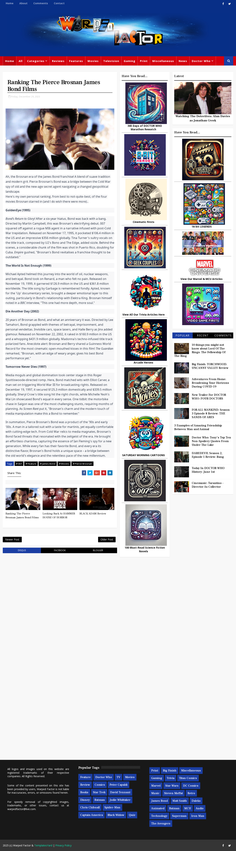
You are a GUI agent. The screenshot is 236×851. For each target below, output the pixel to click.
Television (111, 61)
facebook (60, 550)
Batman (99, 800)
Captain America (91, 815)
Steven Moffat (173, 793)
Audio (200, 808)
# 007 (19, 463)
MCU (187, 808)
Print (144, 61)
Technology (159, 816)
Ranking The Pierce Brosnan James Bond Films (22, 515)
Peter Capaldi (118, 785)
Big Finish (169, 770)
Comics (100, 785)
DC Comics (190, 786)
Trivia (170, 778)
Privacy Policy (63, 845)
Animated (157, 808)
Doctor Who (201, 61)
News (183, 61)
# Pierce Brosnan (82, 463)
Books (84, 792)
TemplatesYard (43, 845)
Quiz (132, 815)
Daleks (196, 801)
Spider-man (112, 807)
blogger (98, 550)
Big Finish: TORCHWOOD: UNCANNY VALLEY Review (210, 366)
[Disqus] (60, 603)
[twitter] (229, 3)
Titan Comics (188, 778)
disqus (22, 550)
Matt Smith (179, 801)
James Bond (159, 801)
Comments (40, 3)
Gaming (129, 61)
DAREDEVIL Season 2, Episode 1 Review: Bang (208, 455)
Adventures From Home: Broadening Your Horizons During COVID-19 (210, 382)
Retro (191, 793)
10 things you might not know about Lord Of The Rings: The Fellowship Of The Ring (199, 350)
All (20, 61)
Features (76, 61)
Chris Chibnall (90, 807)
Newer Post (12, 539)
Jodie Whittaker (120, 800)
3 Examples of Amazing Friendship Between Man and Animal (198, 427)
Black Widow (115, 815)
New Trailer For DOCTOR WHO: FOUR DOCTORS (209, 396)
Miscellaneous (163, 61)
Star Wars (171, 786)
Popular (183, 335)
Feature (85, 777)
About (23, 3)
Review (85, 785)
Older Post (106, 539)
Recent (203, 335)
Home (9, 3)
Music (155, 793)
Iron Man (197, 816)
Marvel (156, 786)
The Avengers (160, 823)
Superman (179, 816)
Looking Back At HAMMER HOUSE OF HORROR (59, 515)
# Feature (31, 463)
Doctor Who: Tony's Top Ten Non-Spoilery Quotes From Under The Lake (211, 441)
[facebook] (223, 3)
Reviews (58, 61)
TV (118, 777)
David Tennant (120, 792)
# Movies (64, 463)
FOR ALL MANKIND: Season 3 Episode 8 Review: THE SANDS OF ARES (211, 413)
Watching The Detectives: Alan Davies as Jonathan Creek (203, 118)
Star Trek (99, 792)
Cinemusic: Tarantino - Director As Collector (207, 485)
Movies (93, 61)
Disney (85, 800)
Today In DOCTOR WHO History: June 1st (208, 470)
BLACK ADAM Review (92, 513)
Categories (35, 61)
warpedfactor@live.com (21, 809)
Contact (59, 3)
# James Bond (47, 463)
